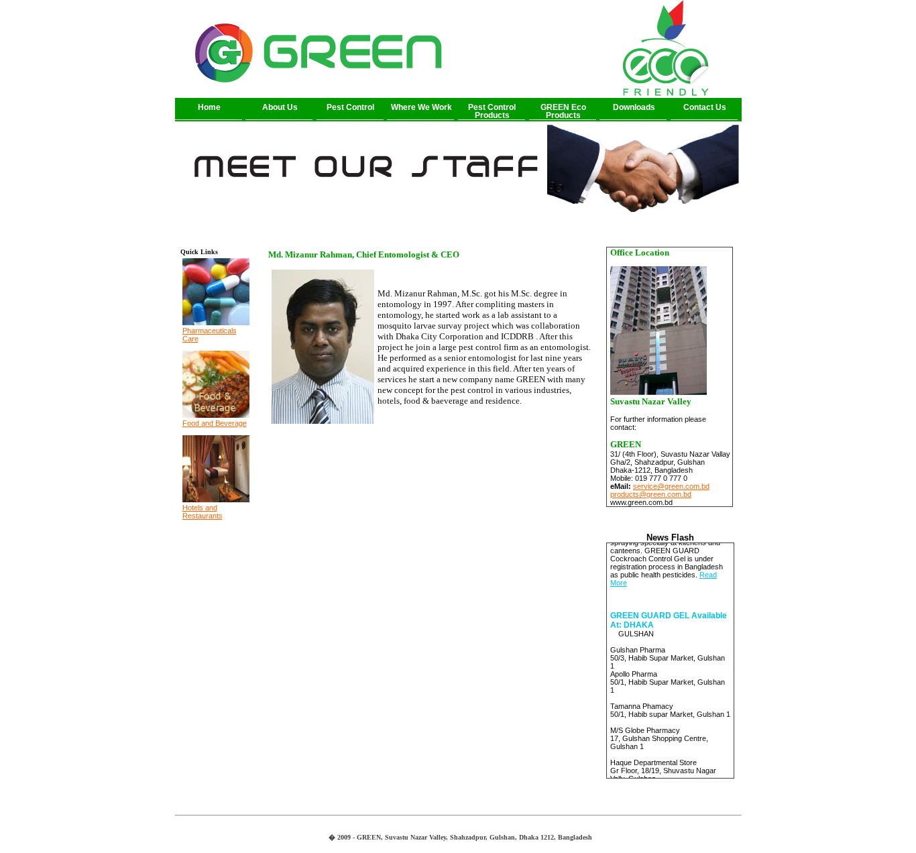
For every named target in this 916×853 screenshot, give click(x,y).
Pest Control (350, 107)
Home (209, 107)
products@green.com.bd (650, 494)
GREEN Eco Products (563, 111)
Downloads (634, 107)
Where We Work (421, 107)
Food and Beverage (214, 423)
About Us (280, 107)
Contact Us (704, 107)
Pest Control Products (492, 111)
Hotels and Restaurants (202, 512)
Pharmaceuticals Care (209, 335)
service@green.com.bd (671, 486)
